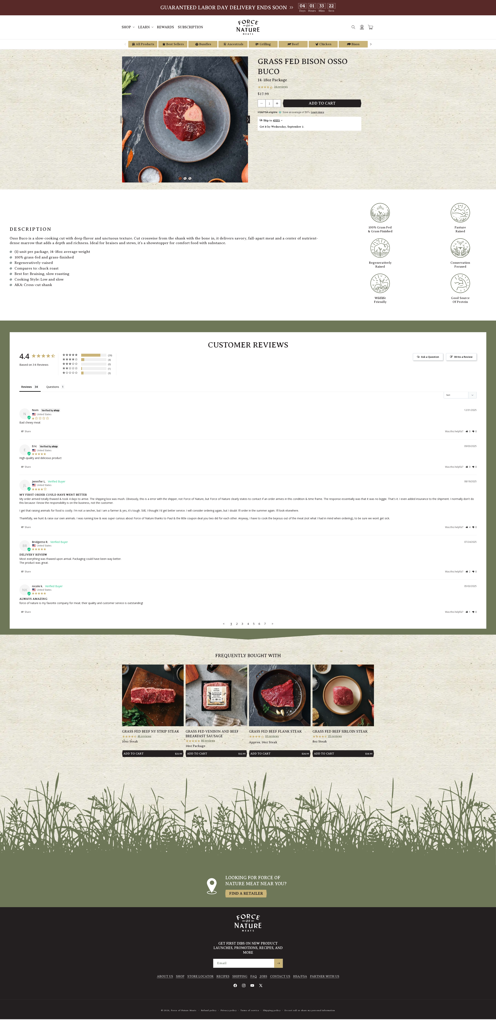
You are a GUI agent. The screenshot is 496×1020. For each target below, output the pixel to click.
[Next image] (248, 119)
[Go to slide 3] (190, 179)
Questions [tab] (52, 387)
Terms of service (249, 1010)
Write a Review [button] (463, 357)
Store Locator (200, 976)
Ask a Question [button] (430, 357)
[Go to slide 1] (180, 179)
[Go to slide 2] (185, 179)
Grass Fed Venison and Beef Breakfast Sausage (212, 734)
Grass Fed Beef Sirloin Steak (340, 731)
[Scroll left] (125, 44)
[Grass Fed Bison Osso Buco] (185, 119)
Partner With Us (324, 976)
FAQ (253, 976)
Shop (180, 976)
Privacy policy (228, 1010)
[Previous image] (122, 119)
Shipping (239, 976)
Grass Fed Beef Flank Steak (275, 731)
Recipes (222, 976)
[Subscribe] (278, 963)
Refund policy (209, 1010)
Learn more (317, 112)
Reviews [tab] (26, 387)
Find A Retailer (246, 893)
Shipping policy (272, 1010)
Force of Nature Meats (183, 1010)
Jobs (263, 976)
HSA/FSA (300, 976)
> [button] (272, 624)
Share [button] (27, 431)
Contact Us (280, 976)
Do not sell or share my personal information (309, 1010)
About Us (165, 976)
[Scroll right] (371, 44)
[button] (128, 27)
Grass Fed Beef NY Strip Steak (150, 731)
